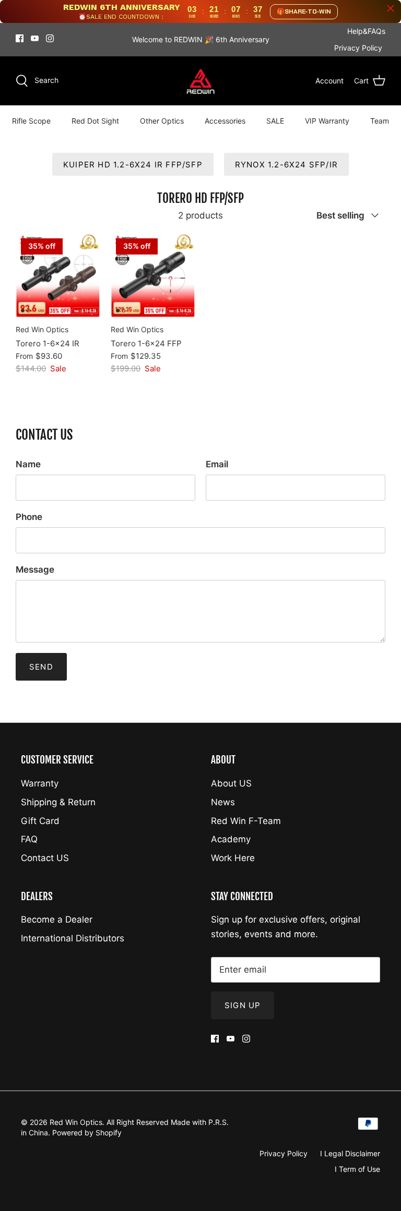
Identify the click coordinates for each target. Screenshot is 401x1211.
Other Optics (162, 120)
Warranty (39, 783)
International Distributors (72, 938)
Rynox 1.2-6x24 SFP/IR (286, 164)
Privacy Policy (358, 47)
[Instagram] (50, 38)
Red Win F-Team (246, 821)
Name (28, 464)
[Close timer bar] (390, 8)
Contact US (45, 858)
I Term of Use (357, 1169)
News (223, 802)
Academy (231, 839)
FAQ (29, 839)
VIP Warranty (327, 120)
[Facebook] (19, 38)
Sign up (243, 1005)
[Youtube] (35, 38)
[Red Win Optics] (200, 81)
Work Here (233, 858)
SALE (275, 120)
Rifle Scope (31, 120)
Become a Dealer (56, 919)
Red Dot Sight (95, 120)
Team (379, 120)
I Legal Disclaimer (350, 1153)
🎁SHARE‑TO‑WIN (304, 11)
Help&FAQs (366, 31)
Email (217, 464)
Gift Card (40, 821)
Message (35, 569)
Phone (29, 517)
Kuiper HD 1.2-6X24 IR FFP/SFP (133, 164)
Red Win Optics (76, 1122)
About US (231, 783)
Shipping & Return (58, 802)
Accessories (225, 120)
